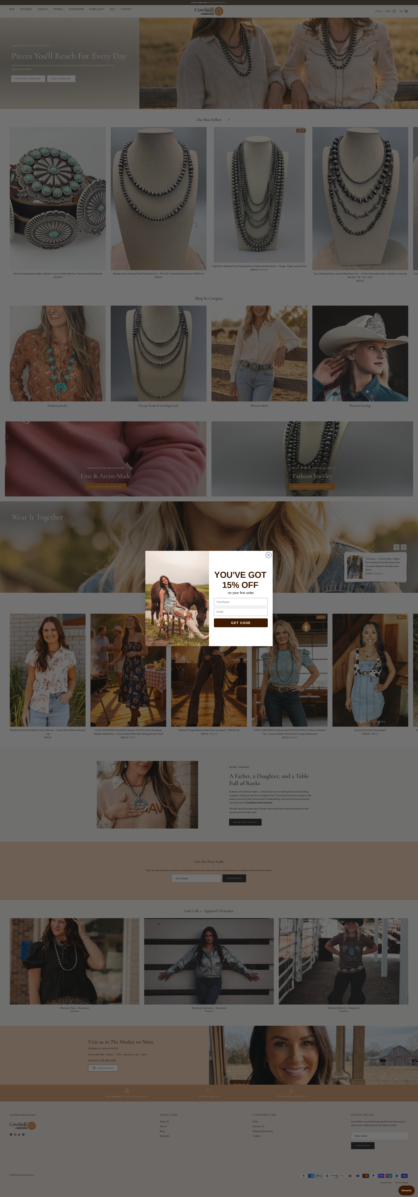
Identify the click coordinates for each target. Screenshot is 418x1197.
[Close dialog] (268, 555)
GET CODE (241, 623)
